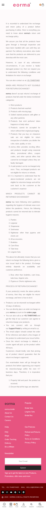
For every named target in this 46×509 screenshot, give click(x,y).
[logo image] (22, 5)
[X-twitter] (19, 492)
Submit (23, 468)
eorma (10, 404)
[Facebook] (3, 492)
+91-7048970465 (30, 316)
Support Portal (14, 328)
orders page (31, 312)
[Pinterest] (15, 492)
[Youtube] (11, 492)
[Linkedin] (23, 492)
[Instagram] (7, 492)
